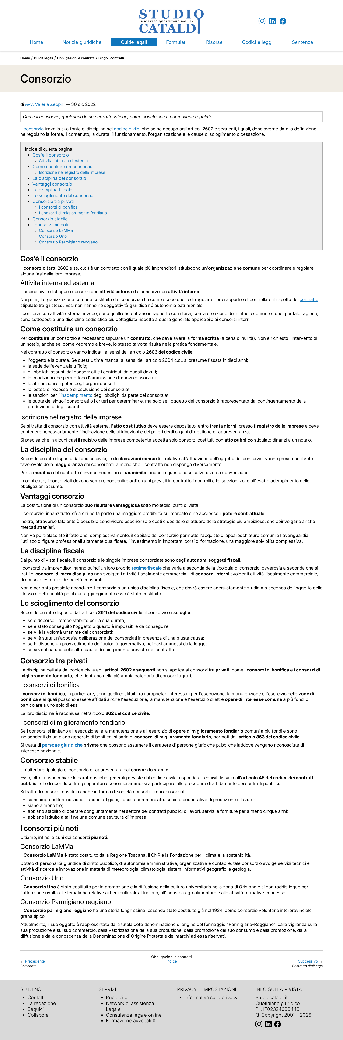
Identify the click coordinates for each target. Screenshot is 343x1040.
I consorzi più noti (50, 224)
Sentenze (302, 42)
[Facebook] (283, 21)
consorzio (34, 129)
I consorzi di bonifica (58, 207)
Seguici (36, 1009)
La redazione (42, 1003)
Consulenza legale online (134, 1015)
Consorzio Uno (53, 236)
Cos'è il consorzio (50, 155)
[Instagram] (262, 21)
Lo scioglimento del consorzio (62, 195)
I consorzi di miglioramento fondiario (73, 212)
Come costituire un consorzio (62, 166)
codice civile (126, 129)
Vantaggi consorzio (52, 184)
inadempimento (76, 395)
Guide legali (134, 42)
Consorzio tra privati (53, 201)
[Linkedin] (272, 21)
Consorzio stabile (50, 219)
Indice (171, 961)
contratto (309, 299)
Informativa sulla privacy (211, 997)
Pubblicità (116, 997)
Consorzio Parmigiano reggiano (68, 242)
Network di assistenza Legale (130, 1006)
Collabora (38, 1015)
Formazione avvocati (128, 1020)
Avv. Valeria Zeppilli (44, 104)
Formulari (176, 42)
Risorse (214, 42)
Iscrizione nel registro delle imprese (72, 172)
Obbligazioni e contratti (76, 58)
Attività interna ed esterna (63, 160)
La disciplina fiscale (52, 189)
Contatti (36, 997)
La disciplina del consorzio (59, 178)
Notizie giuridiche (82, 42)
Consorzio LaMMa (56, 230)
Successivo (308, 961)
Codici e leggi (257, 42)
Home (36, 42)
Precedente (35, 961)
